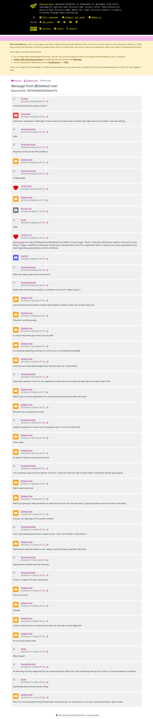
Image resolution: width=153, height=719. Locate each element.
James (23, 219)
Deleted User (31, 80)
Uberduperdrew (28, 129)
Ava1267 (24, 256)
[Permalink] (47, 101)
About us (96, 17)
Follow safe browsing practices (28, 59)
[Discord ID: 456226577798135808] (16, 161)
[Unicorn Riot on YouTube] (70, 22)
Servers (46, 28)
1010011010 (26, 186)
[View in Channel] (44, 101)
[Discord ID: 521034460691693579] (16, 130)
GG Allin (24, 98)
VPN (66, 62)
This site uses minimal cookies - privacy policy (78, 715)
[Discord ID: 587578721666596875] (16, 257)
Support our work (74, 17)
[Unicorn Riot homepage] (33, 6)
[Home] (33, 29)
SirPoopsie (25, 114)
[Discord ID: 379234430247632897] (16, 268)
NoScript (77, 59)
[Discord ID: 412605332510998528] (16, 187)
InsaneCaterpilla (28, 267)
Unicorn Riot (46, 4)
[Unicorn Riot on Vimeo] (64, 22)
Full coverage (49, 17)
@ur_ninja (47, 22)
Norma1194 (26, 208)
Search (72, 28)
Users (59, 28)
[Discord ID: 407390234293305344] (16, 100)
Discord (17, 80)
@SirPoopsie (18, 242)
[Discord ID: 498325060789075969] (16, 115)
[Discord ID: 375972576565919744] (16, 221)
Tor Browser (54, 62)
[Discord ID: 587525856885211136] (16, 210)
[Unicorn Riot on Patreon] (77, 22)
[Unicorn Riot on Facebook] (58, 22)
